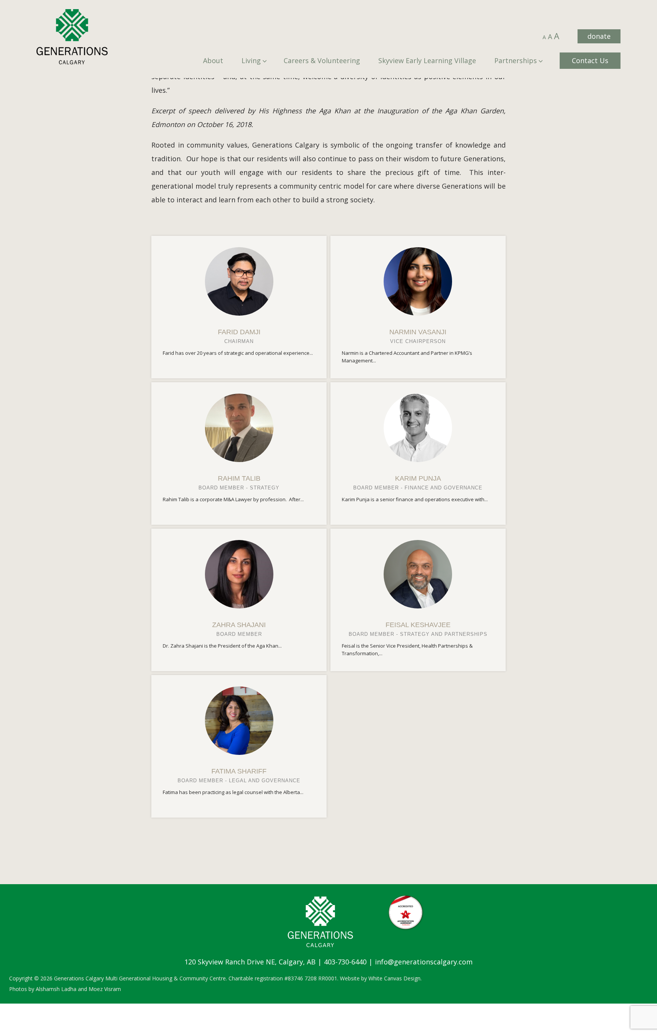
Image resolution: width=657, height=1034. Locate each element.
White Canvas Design (394, 978)
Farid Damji (239, 332)
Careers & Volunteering (322, 60)
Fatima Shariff (239, 771)
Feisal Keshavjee (418, 625)
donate (599, 36)
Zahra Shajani (239, 625)
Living (251, 60)
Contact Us (590, 60)
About (213, 60)
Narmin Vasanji (417, 332)
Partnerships (515, 60)
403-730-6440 (345, 961)
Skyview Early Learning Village (427, 60)
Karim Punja (418, 478)
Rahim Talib (239, 478)
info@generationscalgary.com (424, 961)
